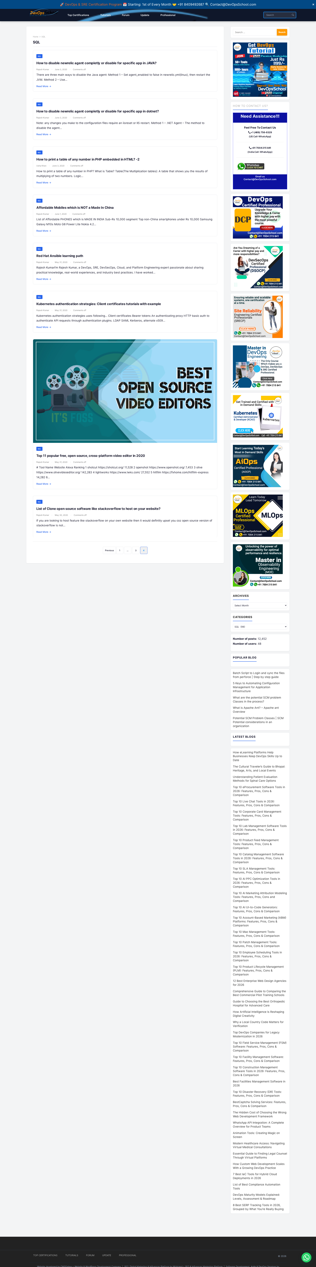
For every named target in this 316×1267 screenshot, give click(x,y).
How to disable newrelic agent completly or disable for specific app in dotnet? (97, 111)
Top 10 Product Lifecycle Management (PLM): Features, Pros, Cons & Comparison (258, 970)
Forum (90, 1255)
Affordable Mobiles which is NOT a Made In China (75, 208)
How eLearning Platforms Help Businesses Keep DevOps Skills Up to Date (257, 756)
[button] (306, 1257)
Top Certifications (45, 1255)
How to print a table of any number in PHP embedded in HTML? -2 (88, 159)
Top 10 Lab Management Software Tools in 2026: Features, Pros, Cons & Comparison (260, 830)
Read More (43, 86)
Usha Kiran (41, 165)
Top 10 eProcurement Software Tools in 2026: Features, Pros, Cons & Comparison (259, 791)
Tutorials (71, 1255)
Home (35, 36)
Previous (109, 550)
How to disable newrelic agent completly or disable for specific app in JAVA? (96, 63)
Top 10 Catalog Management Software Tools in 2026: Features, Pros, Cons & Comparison (258, 858)
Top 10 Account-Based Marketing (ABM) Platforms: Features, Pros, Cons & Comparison (259, 921)
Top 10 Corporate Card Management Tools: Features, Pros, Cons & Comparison (257, 815)
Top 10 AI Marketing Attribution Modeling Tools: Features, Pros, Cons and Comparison (260, 897)
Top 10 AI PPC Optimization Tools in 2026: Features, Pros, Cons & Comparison (256, 882)
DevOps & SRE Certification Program (94, 4)
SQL (39, 56)
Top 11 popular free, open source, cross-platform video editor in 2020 (90, 456)
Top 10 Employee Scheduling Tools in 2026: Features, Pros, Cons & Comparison (257, 956)
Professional (127, 1255)
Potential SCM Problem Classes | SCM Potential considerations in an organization (258, 722)
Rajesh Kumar (42, 69)
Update (106, 1255)
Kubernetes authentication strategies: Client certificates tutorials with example (98, 304)
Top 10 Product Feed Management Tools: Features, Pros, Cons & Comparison (256, 844)
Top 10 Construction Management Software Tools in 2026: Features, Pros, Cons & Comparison (259, 1071)
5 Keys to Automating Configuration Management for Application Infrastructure (256, 687)
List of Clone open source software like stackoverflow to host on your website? (98, 509)
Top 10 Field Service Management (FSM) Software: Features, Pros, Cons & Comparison (260, 1046)
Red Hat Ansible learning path (59, 256)
